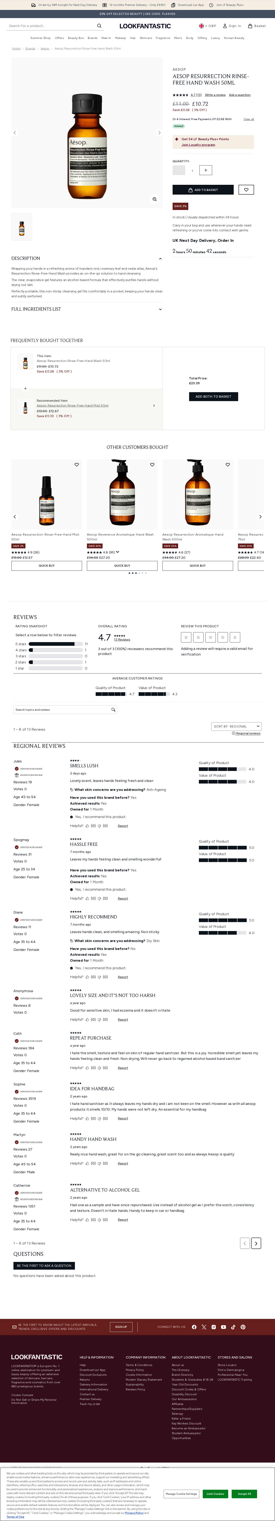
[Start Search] (99, 25)
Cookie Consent (22, 1395)
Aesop (45, 48)
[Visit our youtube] (223, 1327)
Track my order (90, 1404)
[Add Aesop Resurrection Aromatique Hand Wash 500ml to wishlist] (228, 464)
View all (249, 119)
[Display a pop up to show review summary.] (118, 552)
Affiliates (178, 1404)
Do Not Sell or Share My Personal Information (33, 1401)
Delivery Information (93, 1384)
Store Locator (227, 1365)
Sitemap (177, 1414)
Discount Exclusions (93, 1375)
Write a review (215, 95)
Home (16, 48)
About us (178, 1365)
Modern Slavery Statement (144, 1379)
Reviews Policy (135, 1389)
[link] (232, 26)
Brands (30, 48)
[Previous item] (14, 516)
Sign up (121, 1327)
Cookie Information (139, 1375)
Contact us (87, 1394)
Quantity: (181, 161)
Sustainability (135, 1384)
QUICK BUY (47, 565)
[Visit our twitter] (204, 1327)
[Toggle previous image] (14, 132)
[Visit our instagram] (214, 1327)
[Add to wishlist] (246, 190)
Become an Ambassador (189, 1428)
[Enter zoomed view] (155, 199)
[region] (137, 1494)
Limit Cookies (215, 1493)
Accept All (244, 1493)
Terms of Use (15, 1516)
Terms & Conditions (139, 1365)
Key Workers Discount (187, 1423)
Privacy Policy (135, 1370)
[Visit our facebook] (194, 1327)
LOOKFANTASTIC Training (235, 1379)
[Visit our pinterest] (243, 1327)
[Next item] (260, 516)
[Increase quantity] (205, 170)
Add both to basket (214, 396)
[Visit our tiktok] (233, 1327)
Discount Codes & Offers (189, 1389)
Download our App (93, 1370)
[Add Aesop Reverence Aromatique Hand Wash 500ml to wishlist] (152, 464)
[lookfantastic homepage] (145, 25)
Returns (85, 1379)
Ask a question (240, 95)
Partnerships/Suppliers (187, 1409)
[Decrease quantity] (179, 170)
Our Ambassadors (184, 1399)
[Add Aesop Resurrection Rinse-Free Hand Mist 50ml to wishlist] (77, 464)
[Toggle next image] (159, 132)
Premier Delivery (91, 1399)
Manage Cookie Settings (181, 1493)
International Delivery (94, 1389)
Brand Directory (182, 1375)
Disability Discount (184, 1394)
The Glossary (180, 1370)
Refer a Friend (181, 1418)
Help (83, 1365)
